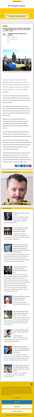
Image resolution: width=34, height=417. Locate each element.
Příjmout (17, 402)
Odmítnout (17, 406)
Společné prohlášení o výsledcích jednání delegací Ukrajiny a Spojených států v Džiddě (21, 229)
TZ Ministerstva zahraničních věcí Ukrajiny (17, 34)
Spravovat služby (16, 397)
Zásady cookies (8, 415)
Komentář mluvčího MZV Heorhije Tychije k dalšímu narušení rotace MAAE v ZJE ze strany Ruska (21, 313)
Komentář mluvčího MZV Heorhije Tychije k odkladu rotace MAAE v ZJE (21, 331)
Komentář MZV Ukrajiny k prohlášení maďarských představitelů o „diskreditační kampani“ (21, 298)
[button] (31, 384)
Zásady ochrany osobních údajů (20, 415)
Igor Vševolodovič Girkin (17, 202)
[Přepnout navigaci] (30, 10)
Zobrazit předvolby (17, 411)
